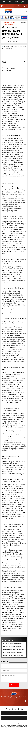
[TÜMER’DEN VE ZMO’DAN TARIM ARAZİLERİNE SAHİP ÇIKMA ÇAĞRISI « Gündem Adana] (8, 11)
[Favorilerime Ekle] (24, 62)
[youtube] (16, 709)
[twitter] (9, 709)
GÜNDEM (6, 22)
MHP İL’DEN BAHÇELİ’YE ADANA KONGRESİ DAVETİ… (13, 649)
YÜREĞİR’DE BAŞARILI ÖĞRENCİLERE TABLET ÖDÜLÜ (13, 655)
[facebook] (6, 709)
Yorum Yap (14, 684)
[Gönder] (25, 701)
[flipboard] (19, 709)
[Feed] (22, 709)
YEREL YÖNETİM (8, 24)
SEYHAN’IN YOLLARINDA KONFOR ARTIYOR (13, 643)
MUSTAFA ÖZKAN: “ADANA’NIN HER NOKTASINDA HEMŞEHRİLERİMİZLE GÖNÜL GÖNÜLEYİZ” (13, 646)
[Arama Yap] (23, 6)
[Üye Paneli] (26, 6)
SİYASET (12, 22)
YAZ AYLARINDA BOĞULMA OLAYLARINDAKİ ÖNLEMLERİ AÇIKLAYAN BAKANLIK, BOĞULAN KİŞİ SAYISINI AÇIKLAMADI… (13, 652)
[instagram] (12, 709)
